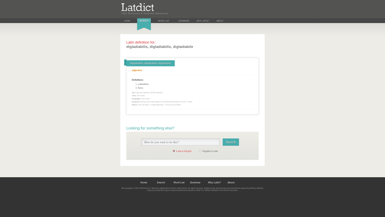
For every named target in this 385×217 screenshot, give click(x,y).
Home (127, 20)
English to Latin (210, 151)
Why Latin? (203, 20)
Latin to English (183, 151)
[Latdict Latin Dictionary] (160, 9)
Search (144, 20)
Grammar (184, 20)
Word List (164, 20)
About (220, 20)
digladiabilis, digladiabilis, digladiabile (150, 63)
